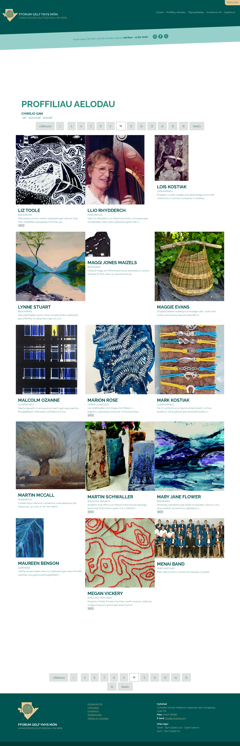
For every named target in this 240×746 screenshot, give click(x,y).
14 (162, 126)
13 (152, 126)
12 (141, 126)
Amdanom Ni (214, 12)
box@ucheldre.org (175, 718)
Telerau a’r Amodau (98, 718)
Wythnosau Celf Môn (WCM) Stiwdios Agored (110, 38)
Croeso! (160, 12)
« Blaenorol (45, 126)
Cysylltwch (229, 12)
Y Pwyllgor (93, 707)
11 (131, 126)
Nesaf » (197, 126)
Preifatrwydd (95, 714)
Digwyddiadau (196, 12)
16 (183, 126)
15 (173, 126)
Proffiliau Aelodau (176, 12)
